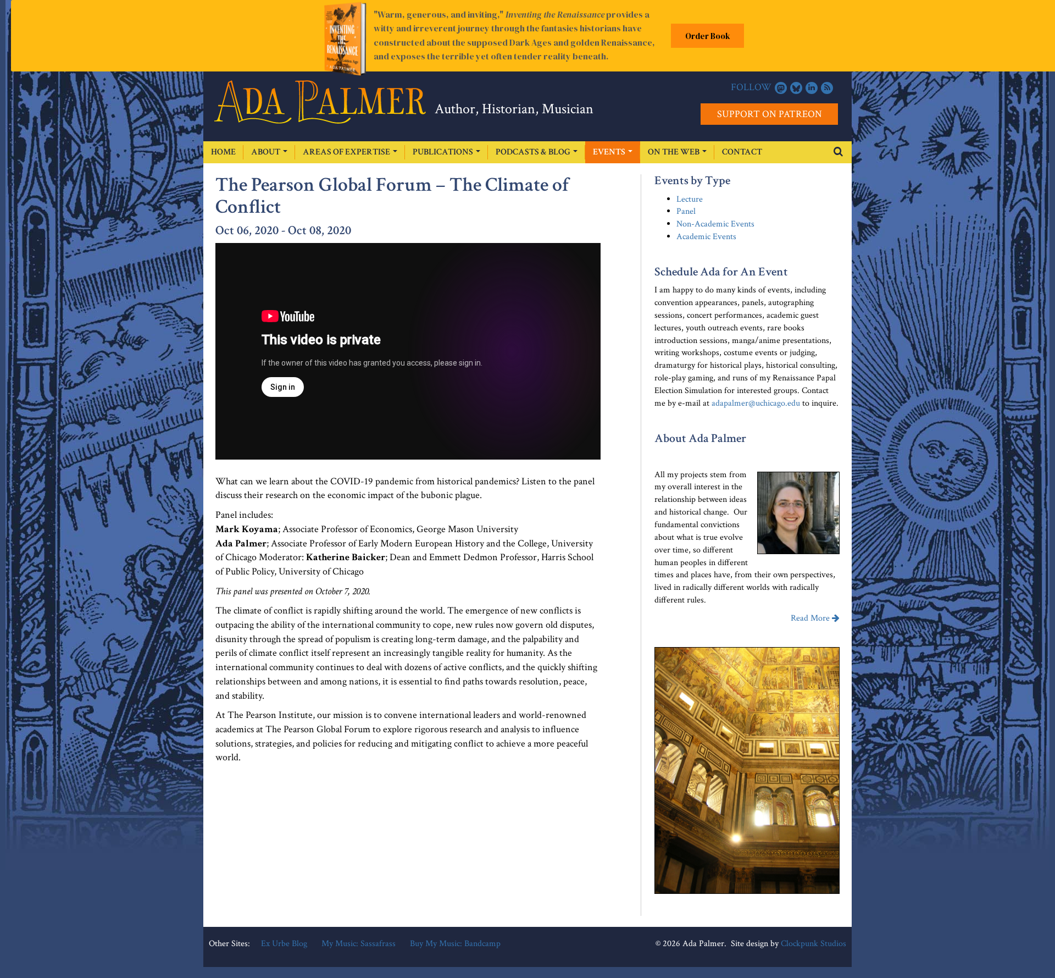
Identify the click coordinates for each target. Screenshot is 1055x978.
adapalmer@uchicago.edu (756, 403)
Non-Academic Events (715, 224)
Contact (742, 152)
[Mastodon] (781, 88)
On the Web (674, 152)
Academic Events (706, 236)
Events (610, 152)
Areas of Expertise (347, 152)
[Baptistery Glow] (747, 770)
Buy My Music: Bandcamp (455, 943)
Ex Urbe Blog (284, 943)
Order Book (707, 36)
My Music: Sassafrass (358, 943)
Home (223, 152)
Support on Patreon (769, 114)
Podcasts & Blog (534, 152)
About (266, 152)
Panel (686, 211)
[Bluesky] (796, 88)
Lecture (689, 199)
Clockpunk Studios (813, 943)
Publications (444, 152)
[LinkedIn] (812, 88)
